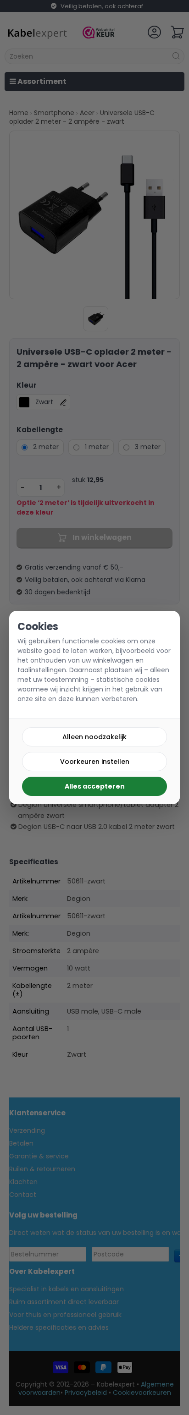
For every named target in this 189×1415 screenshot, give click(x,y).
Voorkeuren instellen (94, 761)
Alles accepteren (95, 786)
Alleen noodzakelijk (94, 736)
